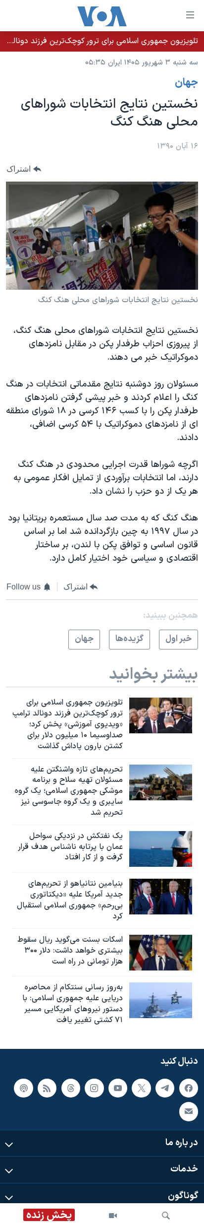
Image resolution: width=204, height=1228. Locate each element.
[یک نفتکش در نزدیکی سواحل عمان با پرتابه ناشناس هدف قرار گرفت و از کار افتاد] (160, 849)
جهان (186, 83)
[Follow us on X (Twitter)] (141, 1087)
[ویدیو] (113, 1215)
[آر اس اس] (47, 1087)
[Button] (23, 169)
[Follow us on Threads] (70, 1087)
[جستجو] (166, 1215)
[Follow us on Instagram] (94, 1087)
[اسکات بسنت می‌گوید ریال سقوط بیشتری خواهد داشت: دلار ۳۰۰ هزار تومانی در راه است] (160, 952)
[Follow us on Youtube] (117, 1087)
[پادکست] (23, 1087)
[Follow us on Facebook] (188, 1087)
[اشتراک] (188, 1111)
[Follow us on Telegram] (164, 1087)
